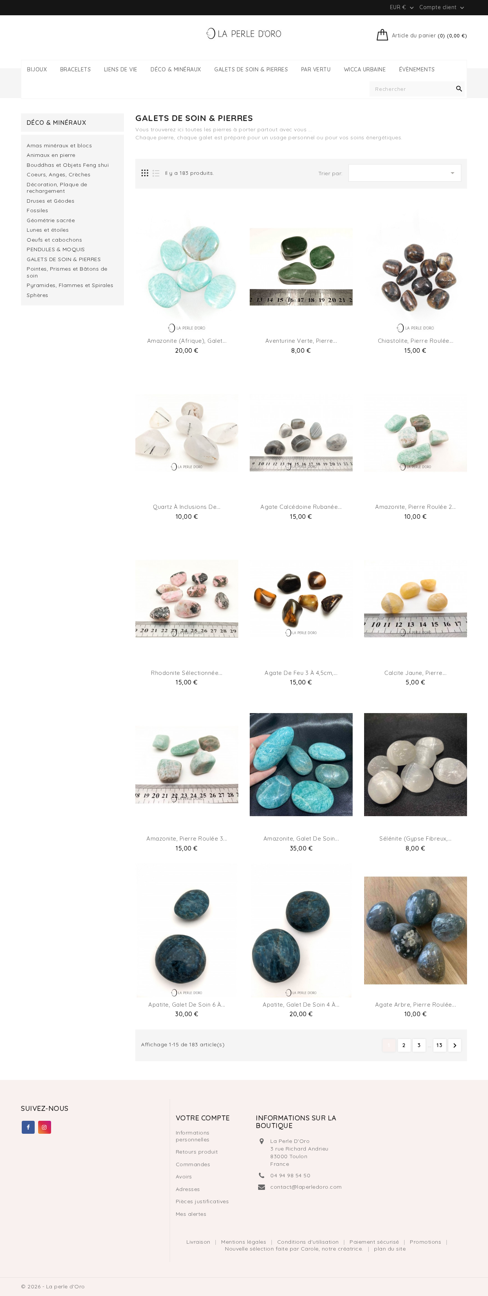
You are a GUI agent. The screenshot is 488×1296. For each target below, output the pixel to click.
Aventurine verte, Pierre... (301, 340)
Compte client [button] (442, 7)
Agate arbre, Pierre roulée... (415, 1004)
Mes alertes (191, 1213)
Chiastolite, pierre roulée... (416, 340)
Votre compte (203, 1118)
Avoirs (184, 1176)
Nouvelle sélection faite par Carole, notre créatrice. (295, 1248)
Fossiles (37, 210)
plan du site (390, 1248)
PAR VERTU (316, 69)
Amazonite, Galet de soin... (301, 838)
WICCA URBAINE (365, 69)
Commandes (193, 1164)
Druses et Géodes (50, 201)
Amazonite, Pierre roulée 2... (415, 506)
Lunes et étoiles (48, 230)
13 (440, 1045)
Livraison (199, 1241)
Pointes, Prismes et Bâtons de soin (67, 272)
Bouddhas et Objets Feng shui (68, 165)
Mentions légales (244, 1241)
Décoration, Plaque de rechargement (57, 188)
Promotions (426, 1241)
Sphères (37, 295)
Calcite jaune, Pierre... (415, 672)
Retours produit (197, 1151)
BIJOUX (37, 69)
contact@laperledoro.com (306, 1186)
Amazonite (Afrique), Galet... (187, 340)
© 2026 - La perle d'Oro (53, 1286)
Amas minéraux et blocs (59, 145)
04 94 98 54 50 (290, 1175)
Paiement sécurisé (375, 1241)
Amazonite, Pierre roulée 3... (186, 838)
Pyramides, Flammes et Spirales (70, 285)
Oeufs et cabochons (54, 240)
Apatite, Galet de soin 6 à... (186, 1004)
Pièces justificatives (202, 1201)
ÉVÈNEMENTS (417, 69)
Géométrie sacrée (51, 220)
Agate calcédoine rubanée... (301, 506)
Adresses (188, 1189)
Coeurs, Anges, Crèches (58, 174)
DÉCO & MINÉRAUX (176, 69)
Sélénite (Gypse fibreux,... (415, 838)
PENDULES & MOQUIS (56, 249)
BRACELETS (75, 69)
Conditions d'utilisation (309, 1241)
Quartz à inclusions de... (187, 506)
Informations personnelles (193, 1136)
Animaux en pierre (51, 155)
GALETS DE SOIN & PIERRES (251, 69)
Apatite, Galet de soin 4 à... (301, 1004)
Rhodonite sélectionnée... (187, 672)
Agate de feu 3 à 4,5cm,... (301, 672)
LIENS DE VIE (121, 69)
